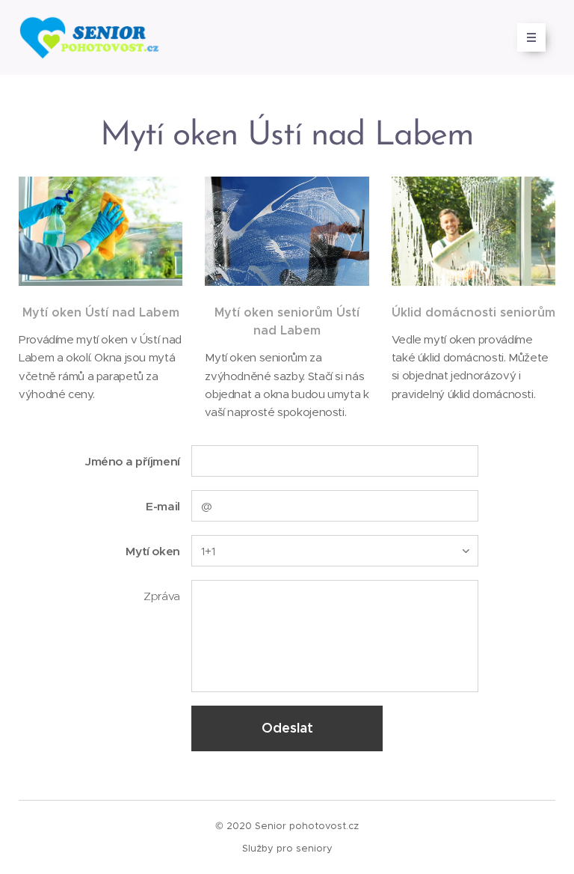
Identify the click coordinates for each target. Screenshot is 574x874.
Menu (531, 37)
